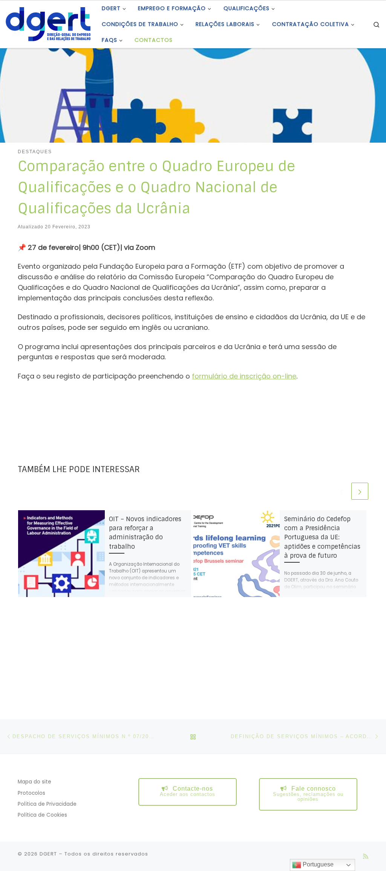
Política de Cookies (42, 815)
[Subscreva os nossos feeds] (365, 856)
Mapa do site (34, 781)
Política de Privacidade (47, 804)
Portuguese (317, 864)
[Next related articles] (359, 491)
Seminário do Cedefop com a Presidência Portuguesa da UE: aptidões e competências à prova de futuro (322, 537)
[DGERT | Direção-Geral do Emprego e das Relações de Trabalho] (48, 23)
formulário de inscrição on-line (244, 376)
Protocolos (31, 793)
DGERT (48, 853)
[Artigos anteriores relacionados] (341, 491)
